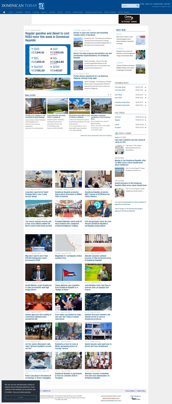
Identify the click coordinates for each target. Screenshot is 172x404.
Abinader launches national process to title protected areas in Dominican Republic (98, 258)
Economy (19, 12)
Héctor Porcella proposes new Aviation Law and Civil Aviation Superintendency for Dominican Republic (93, 56)
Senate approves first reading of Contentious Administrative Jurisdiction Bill (38, 317)
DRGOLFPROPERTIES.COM (111, 401)
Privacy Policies (130, 391)
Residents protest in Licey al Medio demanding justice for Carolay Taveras (66, 346)
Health (44, 12)
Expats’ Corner (109, 12)
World (27, 12)
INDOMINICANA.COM (110, 398)
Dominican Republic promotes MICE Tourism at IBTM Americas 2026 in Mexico (97, 194)
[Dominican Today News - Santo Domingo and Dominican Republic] (23, 6)
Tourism (36, 12)
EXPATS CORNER (125, 133)
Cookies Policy (141, 391)
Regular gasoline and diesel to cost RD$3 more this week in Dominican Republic (47, 37)
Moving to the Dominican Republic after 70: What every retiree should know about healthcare (130, 163)
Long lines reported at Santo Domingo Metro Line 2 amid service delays (36, 194)
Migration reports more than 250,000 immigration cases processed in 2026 (36, 258)
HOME (142, 4)
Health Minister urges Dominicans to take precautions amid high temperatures (38, 288)
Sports (68, 12)
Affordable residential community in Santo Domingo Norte (78, 117)
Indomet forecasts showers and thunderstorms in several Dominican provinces (97, 317)
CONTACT (167, 4)
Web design (134, 396)
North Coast (78, 12)
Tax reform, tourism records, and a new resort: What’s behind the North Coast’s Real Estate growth (38, 224)
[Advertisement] (68, 19)
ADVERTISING (158, 4)
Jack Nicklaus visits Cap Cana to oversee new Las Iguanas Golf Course (98, 288)
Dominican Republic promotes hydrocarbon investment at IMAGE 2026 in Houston (68, 194)
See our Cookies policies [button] (22, 392)
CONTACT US (46, 391)
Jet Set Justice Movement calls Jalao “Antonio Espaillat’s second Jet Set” (38, 346)
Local (11, 12)
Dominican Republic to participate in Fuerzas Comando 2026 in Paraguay (68, 376)
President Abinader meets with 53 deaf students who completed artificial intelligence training (68, 224)
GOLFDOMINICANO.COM (111, 396)
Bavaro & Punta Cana (93, 12)
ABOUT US (148, 4)
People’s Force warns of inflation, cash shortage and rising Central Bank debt (125, 53)
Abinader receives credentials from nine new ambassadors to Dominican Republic (97, 376)
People (60, 12)
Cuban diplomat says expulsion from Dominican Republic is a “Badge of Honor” (67, 288)
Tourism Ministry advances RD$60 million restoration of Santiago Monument (125, 67)
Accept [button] (20, 397)
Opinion (52, 12)
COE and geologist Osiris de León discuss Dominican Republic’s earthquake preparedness (98, 224)
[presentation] (108, 94)
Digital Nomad (123, 12)
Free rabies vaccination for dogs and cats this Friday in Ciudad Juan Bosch (68, 317)
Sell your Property (106, 135)
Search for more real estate (90, 135)
